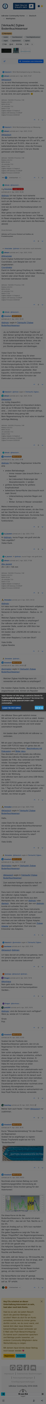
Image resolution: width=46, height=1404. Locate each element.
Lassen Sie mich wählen (11, 708)
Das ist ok (39, 708)
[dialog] (23, 702)
